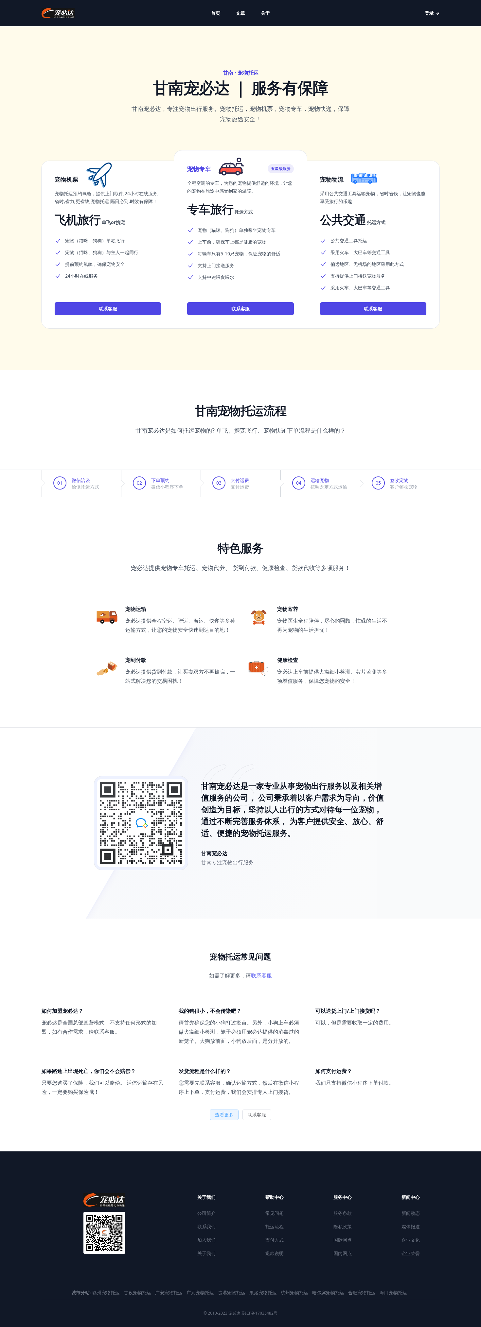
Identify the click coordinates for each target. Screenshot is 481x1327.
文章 (240, 13)
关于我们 (206, 1253)
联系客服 (108, 308)
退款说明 (274, 1253)
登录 (432, 13)
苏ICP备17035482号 (258, 1313)
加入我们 (206, 1240)
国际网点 (342, 1240)
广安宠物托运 (169, 1292)
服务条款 (342, 1213)
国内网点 (342, 1253)
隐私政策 (342, 1226)
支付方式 (274, 1240)
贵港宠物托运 (232, 1292)
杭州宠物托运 (295, 1292)
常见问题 (274, 1213)
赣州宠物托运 (106, 1292)
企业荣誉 (410, 1253)
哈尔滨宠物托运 (329, 1292)
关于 (265, 13)
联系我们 (206, 1226)
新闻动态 (410, 1213)
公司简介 (206, 1213)
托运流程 (274, 1226)
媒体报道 (410, 1226)
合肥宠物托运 (362, 1292)
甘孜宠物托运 (138, 1292)
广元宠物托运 (201, 1292)
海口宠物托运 (393, 1292)
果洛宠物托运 (263, 1292)
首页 (215, 13)
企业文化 (410, 1240)
